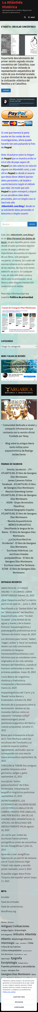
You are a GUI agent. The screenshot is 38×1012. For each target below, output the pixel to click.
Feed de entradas (10, 901)
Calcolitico (23, 943)
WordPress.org (8, 911)
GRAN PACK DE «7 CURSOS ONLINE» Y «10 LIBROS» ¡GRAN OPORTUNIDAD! (16, 591)
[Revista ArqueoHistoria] (19, 520)
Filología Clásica (23, 963)
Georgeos (4, 970)
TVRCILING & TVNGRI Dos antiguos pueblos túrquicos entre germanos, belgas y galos (18, 769)
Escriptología (9, 962)
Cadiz (17, 943)
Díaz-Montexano (7, 954)
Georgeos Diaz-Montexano (15, 974)
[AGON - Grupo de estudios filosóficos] (19, 504)
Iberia (33, 974)
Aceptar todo (19, 997)
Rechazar (19, 1002)
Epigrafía (16, 958)
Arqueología (20, 930)
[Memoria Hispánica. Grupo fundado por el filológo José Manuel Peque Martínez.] (19, 409)
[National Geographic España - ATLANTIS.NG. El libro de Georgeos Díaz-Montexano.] (19, 513)
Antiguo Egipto (7, 930)
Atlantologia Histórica (22, 939)
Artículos (18, 934)
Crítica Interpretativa (11, 950)
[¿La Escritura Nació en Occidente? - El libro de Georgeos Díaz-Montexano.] (19, 542)
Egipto (25, 954)
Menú (33, 17)
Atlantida (30, 934)
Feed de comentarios (12, 906)
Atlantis (6, 939)
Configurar (19, 1007)
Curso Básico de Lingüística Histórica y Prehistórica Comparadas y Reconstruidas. (16, 680)
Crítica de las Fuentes (10, 946)
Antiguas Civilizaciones (15, 926)
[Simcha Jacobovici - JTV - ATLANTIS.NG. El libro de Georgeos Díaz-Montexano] (19, 472)
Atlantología (7, 942)
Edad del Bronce (18, 954)
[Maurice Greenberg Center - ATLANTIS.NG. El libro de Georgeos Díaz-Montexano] (19, 494)
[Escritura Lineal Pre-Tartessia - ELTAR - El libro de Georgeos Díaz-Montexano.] (19, 568)
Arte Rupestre (6, 934)
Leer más (7, 90)
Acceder (5, 897)
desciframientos (27, 951)
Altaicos (11, 922)
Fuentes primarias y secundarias (18, 966)
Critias (30, 943)
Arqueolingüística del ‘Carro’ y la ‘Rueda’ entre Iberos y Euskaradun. (18, 696)
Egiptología (5, 959)
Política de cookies (9, 992)
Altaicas (4, 922)
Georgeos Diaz (13, 970)
